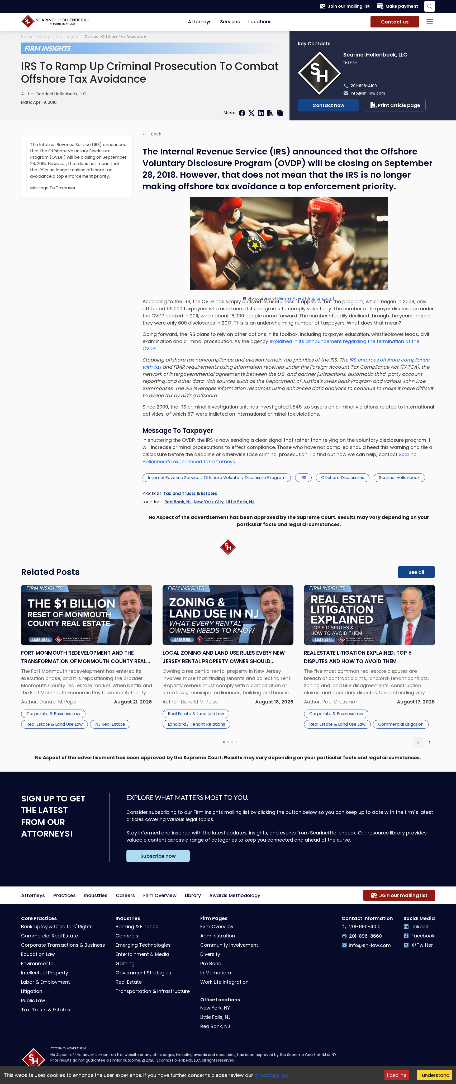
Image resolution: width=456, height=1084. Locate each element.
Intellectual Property (44, 972)
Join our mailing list (349, 6)
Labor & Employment (45, 982)
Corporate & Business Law (53, 714)
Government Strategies (143, 972)
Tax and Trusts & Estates (190, 493)
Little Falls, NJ (240, 502)
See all (416, 572)
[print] (270, 113)
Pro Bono (210, 963)
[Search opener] (429, 6)
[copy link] (280, 113)
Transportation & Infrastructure (153, 991)
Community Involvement (229, 945)
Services (230, 21)
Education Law (38, 954)
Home (26, 36)
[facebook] (242, 113)
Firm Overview (160, 895)
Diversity (210, 954)
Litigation (31, 991)
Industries (95, 895)
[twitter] (251, 113)
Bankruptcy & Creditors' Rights (57, 926)
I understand (434, 1075)
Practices (64, 895)
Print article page (399, 105)
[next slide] (429, 742)
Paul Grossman (340, 701)
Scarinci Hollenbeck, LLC (61, 94)
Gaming (125, 963)
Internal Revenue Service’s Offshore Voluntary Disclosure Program (217, 478)
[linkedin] (261, 113)
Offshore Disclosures (342, 478)
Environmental (38, 963)
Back (156, 134)
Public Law (33, 1000)
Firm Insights (67, 36)
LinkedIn (420, 926)
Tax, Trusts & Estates (45, 1009)
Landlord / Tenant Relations (196, 724)
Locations (260, 21)
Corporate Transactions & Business (63, 945)
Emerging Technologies (143, 945)
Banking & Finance (137, 926)
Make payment (402, 6)
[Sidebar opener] (429, 21)
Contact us (394, 21)
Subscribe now (158, 856)
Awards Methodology (234, 895)
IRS (303, 478)
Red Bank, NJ (178, 502)
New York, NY (215, 1008)
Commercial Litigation (401, 724)
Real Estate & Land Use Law (54, 724)
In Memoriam (215, 972)
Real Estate (129, 982)
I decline (396, 1075)
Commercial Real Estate (49, 935)
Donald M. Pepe (57, 701)
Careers (125, 895)
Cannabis (127, 935)
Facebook (423, 935)
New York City (209, 502)
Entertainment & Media (142, 954)
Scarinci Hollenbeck (399, 478)
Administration (217, 935)
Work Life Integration (224, 982)
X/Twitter (422, 945)
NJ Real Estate (110, 724)
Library (44, 36)
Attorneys (200, 21)
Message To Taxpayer (53, 188)
